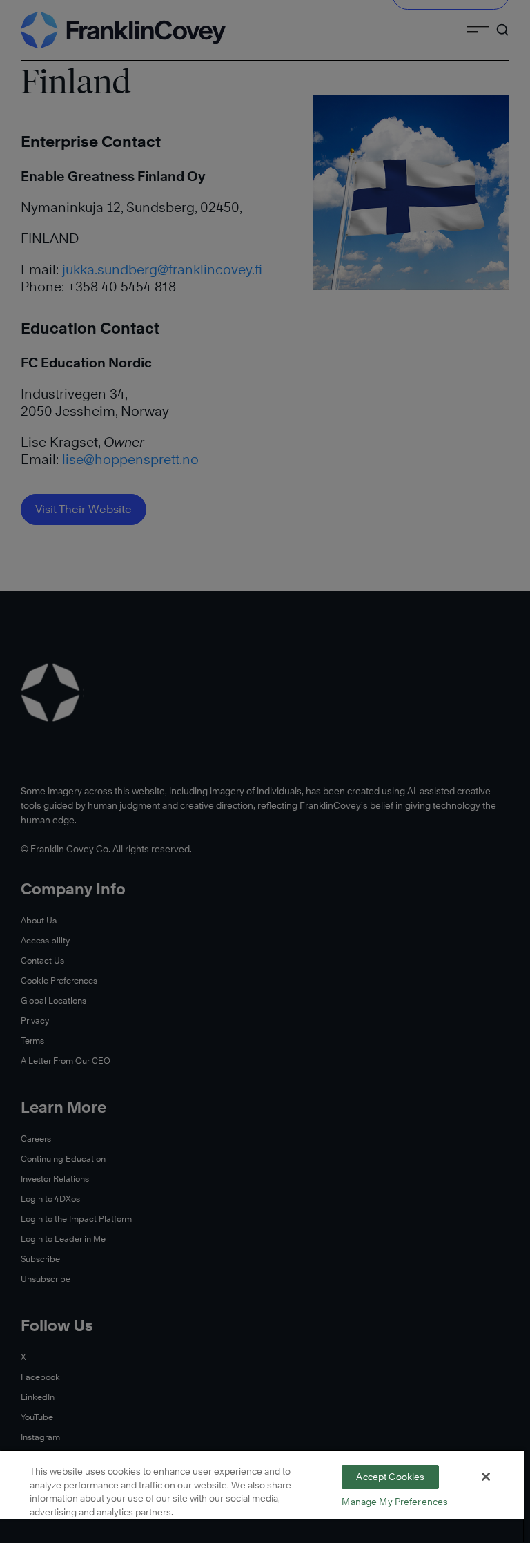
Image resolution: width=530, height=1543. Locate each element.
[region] (262, 1496)
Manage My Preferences (395, 1501)
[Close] (486, 1476)
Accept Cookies (390, 1476)
